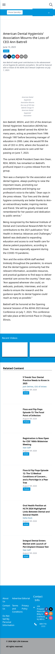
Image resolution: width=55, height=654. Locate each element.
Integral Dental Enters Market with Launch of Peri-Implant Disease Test (36, 543)
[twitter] (9, 56)
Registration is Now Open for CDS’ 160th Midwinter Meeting (36, 441)
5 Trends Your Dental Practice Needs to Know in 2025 (36, 380)
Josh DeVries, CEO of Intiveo (35, 386)
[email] (21, 56)
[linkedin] (13, 56)
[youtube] (46, 613)
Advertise (16, 598)
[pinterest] (17, 56)
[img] (27, 4)
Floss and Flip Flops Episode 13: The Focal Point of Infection (33, 412)
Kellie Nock (27, 518)
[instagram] (51, 618)
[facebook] (5, 56)
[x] (51, 609)
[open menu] (4, 5)
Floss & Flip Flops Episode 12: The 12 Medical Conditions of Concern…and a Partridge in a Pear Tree (35, 476)
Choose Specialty (14, 12)
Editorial (26, 598)
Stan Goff (27, 447)
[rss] (51, 613)
